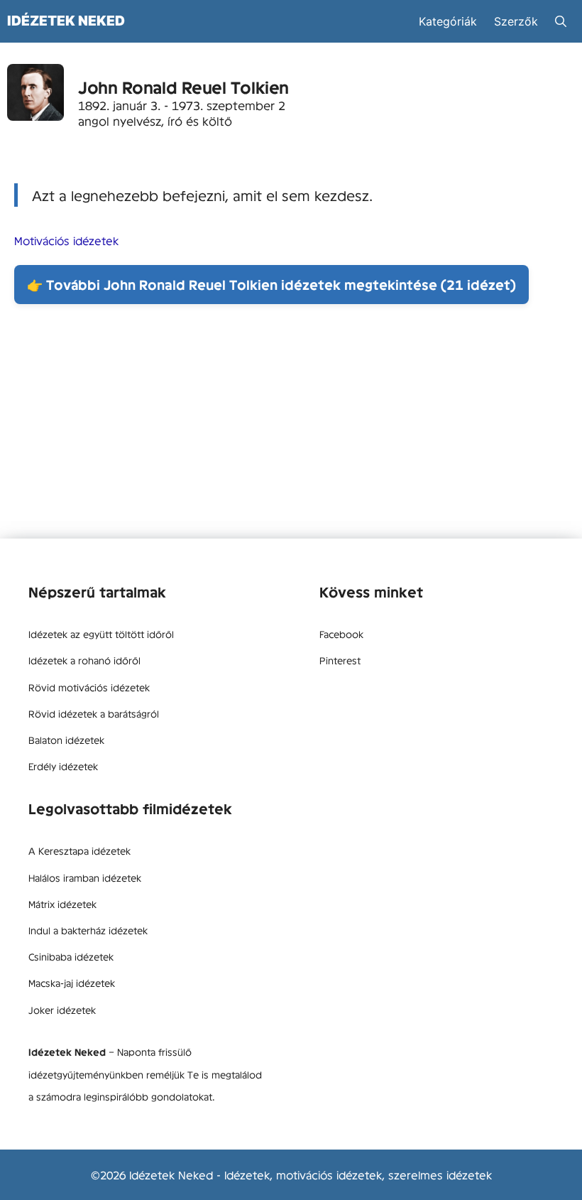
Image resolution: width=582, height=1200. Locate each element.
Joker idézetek (62, 1009)
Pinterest (340, 660)
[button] (561, 21)
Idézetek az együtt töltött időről (101, 633)
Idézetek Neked (66, 20)
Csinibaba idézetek (71, 956)
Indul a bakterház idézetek (88, 930)
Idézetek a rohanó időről (84, 660)
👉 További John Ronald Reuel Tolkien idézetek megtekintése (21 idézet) (271, 284)
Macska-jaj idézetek (71, 982)
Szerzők (516, 21)
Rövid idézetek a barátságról (93, 713)
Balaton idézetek (66, 739)
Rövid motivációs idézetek (89, 687)
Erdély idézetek (63, 766)
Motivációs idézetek (66, 240)
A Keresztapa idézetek (79, 850)
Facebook (341, 633)
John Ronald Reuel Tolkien (183, 87)
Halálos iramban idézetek (84, 877)
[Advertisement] (291, 424)
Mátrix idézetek (62, 903)
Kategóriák (448, 21)
